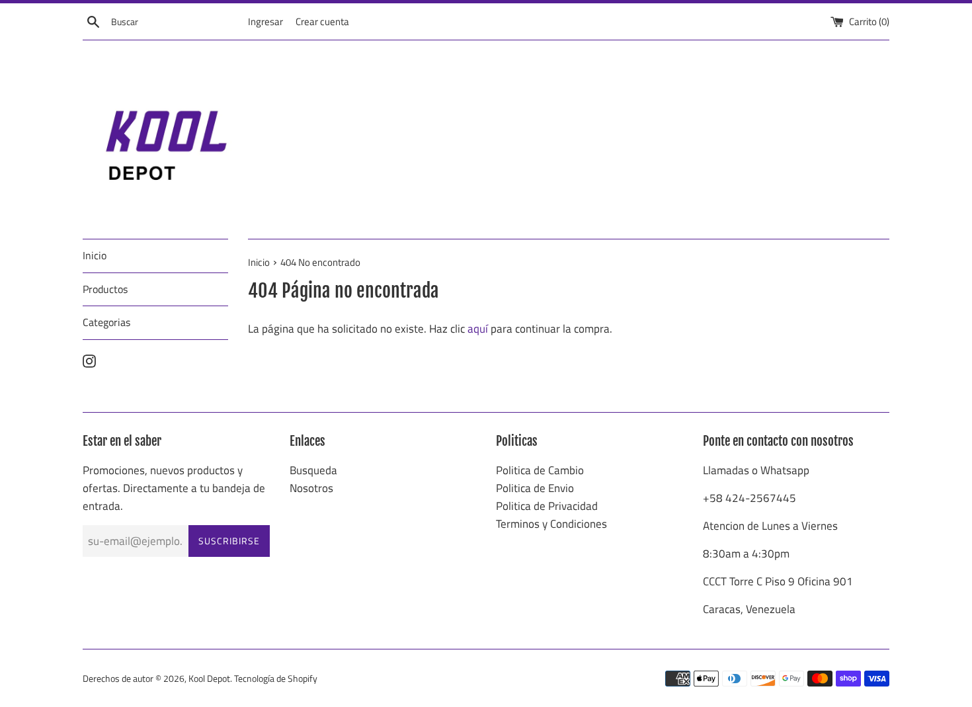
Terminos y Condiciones (551, 523)
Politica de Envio (535, 488)
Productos (105, 289)
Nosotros (311, 488)
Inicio (94, 255)
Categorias (106, 322)
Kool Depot (209, 678)
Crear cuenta (322, 21)
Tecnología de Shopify (275, 678)
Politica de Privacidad (547, 506)
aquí (477, 328)
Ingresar (265, 21)
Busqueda (313, 470)
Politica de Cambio (540, 470)
